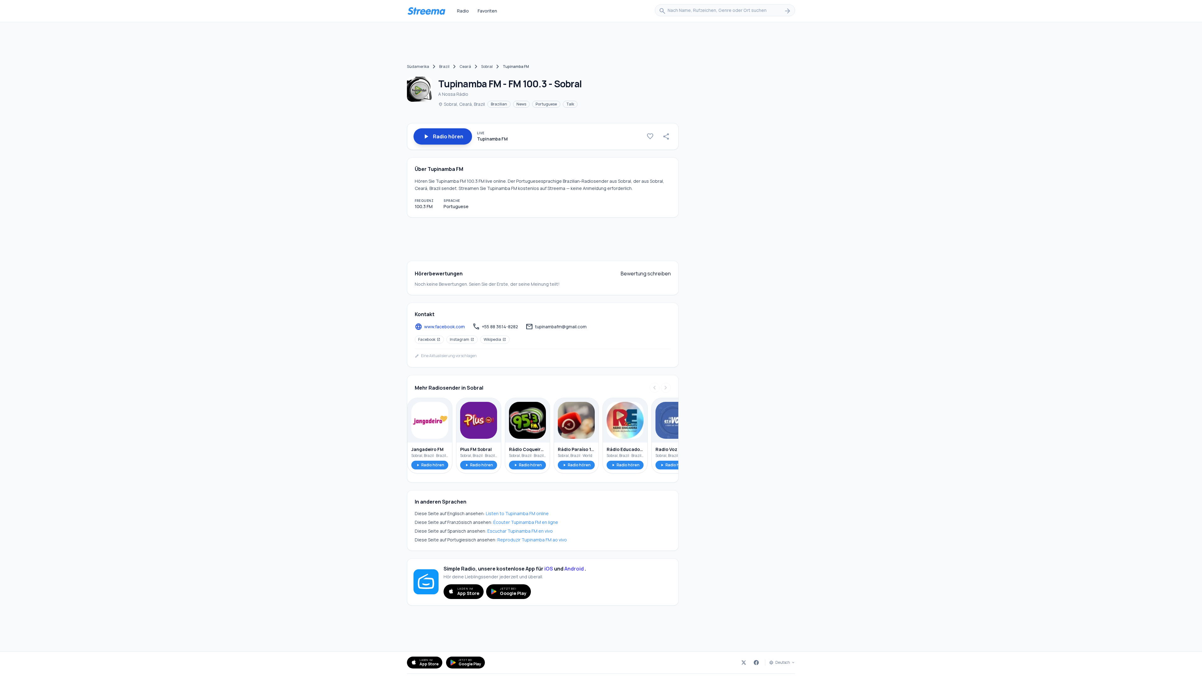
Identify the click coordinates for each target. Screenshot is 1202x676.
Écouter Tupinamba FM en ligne (525, 522)
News (521, 104)
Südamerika (418, 66)
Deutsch (782, 662)
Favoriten (487, 11)
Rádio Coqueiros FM (527, 449)
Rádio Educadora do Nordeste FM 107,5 (625, 449)
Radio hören (430, 465)
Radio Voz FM (670, 449)
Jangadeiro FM (427, 449)
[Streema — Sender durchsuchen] (426, 11)
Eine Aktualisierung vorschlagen (446, 355)
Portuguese (546, 104)
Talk (570, 104)
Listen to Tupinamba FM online (517, 513)
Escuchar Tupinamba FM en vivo (520, 531)
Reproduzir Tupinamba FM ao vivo (532, 540)
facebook (429, 339)
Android (574, 568)
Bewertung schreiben (646, 273)
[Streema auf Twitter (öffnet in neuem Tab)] (744, 663)
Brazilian (499, 104)
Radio (463, 11)
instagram (462, 339)
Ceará (465, 66)
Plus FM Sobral (476, 449)
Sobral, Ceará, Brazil (461, 104)
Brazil (444, 66)
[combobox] (725, 11)
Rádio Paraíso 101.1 (576, 449)
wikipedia (495, 339)
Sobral (487, 66)
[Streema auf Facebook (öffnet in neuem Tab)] (756, 663)
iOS (548, 568)
